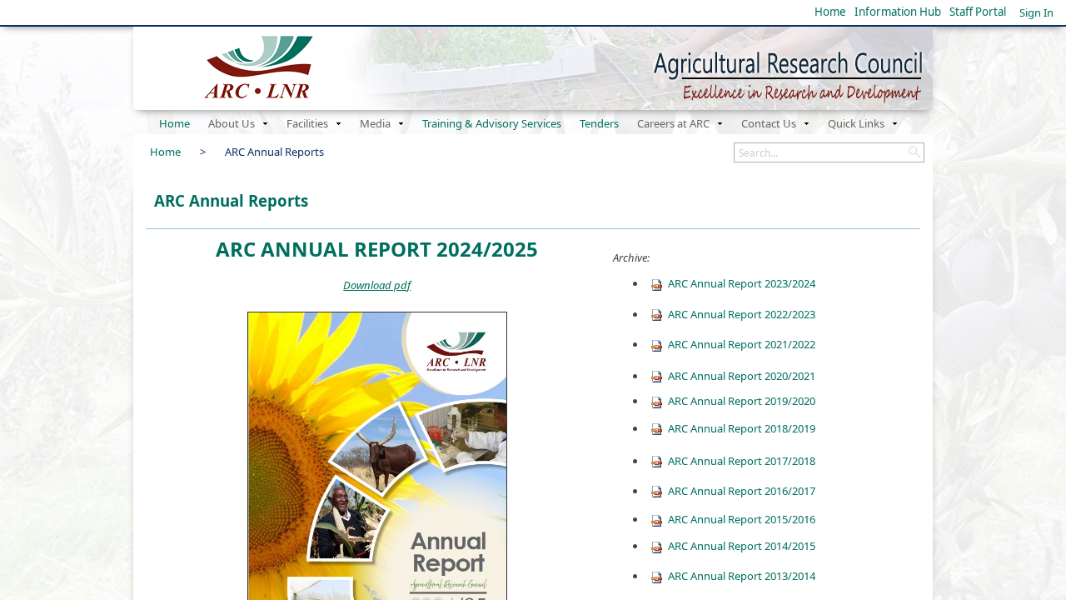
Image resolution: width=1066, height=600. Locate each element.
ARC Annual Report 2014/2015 (741, 545)
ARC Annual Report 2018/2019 (741, 428)
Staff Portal (977, 11)
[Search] (914, 152)
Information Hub (897, 11)
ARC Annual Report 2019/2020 (741, 400)
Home (830, 11)
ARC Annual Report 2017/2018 (741, 460)
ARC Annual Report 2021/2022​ (741, 344)
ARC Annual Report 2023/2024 (741, 283)
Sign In (1036, 12)
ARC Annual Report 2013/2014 (741, 575)
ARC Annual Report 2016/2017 (741, 490)
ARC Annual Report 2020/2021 (741, 375)
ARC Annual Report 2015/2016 (741, 519)
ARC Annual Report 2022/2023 (741, 314)
